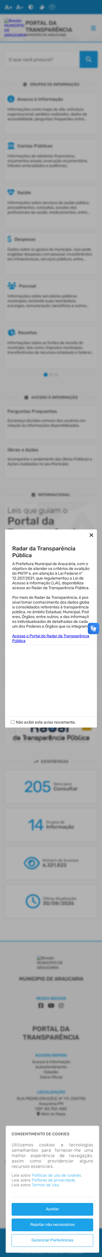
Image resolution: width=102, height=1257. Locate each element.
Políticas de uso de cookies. (57, 1175)
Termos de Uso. (46, 1185)
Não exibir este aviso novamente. (46, 722)
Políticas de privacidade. (54, 1180)
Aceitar (52, 1209)
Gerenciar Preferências (52, 1240)
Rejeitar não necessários (52, 1224)
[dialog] (52, 1189)
